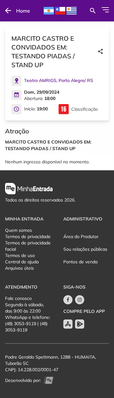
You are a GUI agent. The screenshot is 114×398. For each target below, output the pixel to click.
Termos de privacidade (28, 236)
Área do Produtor (80, 236)
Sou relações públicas (85, 249)
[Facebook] (68, 299)
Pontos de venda (80, 262)
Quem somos (18, 230)
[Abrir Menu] (105, 9)
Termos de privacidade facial (28, 246)
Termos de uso (20, 255)
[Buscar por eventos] (92, 10)
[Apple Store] (68, 324)
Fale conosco (18, 298)
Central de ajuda (22, 262)
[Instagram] (79, 299)
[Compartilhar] (100, 51)
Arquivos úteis (19, 268)
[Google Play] (79, 324)
